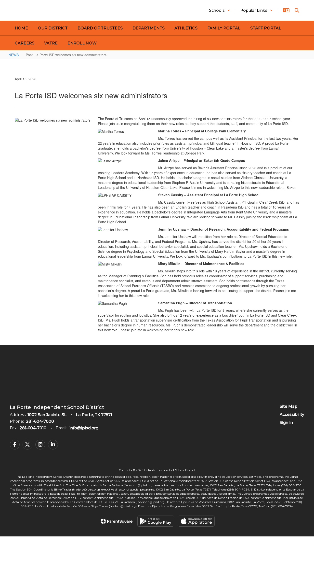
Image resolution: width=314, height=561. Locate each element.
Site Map (288, 406)
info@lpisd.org (83, 428)
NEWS (14, 54)
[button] (219, 10)
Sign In (286, 422)
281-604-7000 (40, 421)
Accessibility (292, 414)
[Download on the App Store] (196, 521)
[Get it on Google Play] (155, 521)
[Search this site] (296, 10)
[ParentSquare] (117, 521)
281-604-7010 (33, 428)
